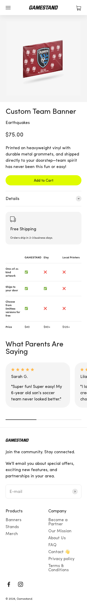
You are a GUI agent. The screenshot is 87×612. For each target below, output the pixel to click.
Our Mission (59, 531)
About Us (57, 538)
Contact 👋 (59, 552)
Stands (12, 527)
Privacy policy (61, 559)
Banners (13, 520)
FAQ (52, 545)
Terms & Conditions (58, 568)
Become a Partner (58, 522)
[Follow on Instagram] (20, 584)
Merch (12, 534)
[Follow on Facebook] (9, 584)
